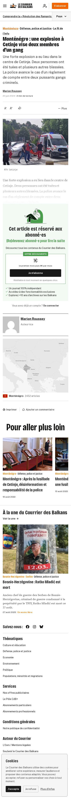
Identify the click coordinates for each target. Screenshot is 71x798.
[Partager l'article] (19, 108)
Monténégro (10, 28)
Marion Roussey (12, 91)
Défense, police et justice (36, 28)
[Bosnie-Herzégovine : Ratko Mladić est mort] (35, 549)
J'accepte (13, 789)
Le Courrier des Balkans (25, 6)
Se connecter (51, 305)
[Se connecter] (46, 6)
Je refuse (30, 789)
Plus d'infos (47, 789)
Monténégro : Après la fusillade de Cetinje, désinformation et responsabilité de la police (26, 484)
